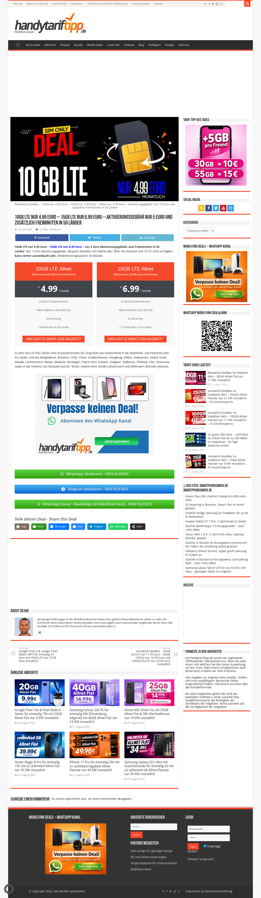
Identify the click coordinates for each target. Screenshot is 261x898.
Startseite (18, 44)
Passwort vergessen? (201, 859)
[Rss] (205, 3)
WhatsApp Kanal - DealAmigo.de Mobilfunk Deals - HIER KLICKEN (97, 504)
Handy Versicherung (37, 3)
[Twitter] (213, 3)
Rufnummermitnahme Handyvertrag (107, 3)
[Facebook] (209, 3)
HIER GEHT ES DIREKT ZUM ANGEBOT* (53, 339)
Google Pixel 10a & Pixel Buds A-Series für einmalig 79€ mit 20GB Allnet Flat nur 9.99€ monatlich (38, 714)
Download (76, 3)
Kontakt (158, 3)
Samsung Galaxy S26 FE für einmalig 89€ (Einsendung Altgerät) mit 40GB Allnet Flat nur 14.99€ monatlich (93, 716)
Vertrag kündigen (141, 3)
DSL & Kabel (33, 44)
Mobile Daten (95, 44)
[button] (247, 4)
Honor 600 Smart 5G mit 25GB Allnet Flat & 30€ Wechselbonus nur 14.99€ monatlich (147, 714)
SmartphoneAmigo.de (197, 490)
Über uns (17, 3)
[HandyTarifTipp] (50, 23)
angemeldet (72, 798)
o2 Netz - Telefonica (50, 229)
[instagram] (221, 3)
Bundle (78, 44)
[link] (94, 414)
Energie (169, 44)
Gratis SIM (113, 44)
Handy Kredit (59, 3)
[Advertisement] (130, 84)
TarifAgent (154, 44)
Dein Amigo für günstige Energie (151, 851)
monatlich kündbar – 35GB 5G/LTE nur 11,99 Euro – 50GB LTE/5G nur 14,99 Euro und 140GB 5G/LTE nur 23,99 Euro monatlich (150, 656)
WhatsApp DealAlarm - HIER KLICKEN (97, 474)
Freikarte (129, 44)
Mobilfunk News (140, 869)
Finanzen (183, 44)
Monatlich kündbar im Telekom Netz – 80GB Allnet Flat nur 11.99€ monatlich (228, 376)
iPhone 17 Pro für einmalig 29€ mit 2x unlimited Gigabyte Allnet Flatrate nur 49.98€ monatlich (94, 766)
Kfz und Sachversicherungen (148, 857)
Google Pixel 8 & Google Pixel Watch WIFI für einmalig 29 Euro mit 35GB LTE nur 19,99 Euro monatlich (38, 655)
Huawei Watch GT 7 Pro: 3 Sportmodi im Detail (215, 521)
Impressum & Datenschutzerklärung (209, 891)
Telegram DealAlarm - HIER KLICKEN (97, 489)
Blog (141, 44)
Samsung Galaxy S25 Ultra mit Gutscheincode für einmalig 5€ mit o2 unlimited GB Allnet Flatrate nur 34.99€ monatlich (149, 768)
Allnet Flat (50, 44)
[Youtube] (217, 3)
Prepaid (65, 44)
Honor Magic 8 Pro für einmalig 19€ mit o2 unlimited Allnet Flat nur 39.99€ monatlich (37, 766)
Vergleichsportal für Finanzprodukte (153, 863)
